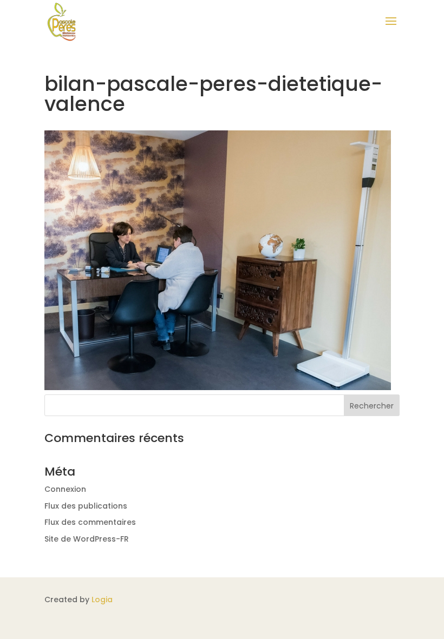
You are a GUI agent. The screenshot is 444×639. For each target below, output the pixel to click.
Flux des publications (85, 505)
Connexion (65, 489)
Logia (102, 599)
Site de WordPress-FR (86, 538)
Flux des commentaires (90, 522)
